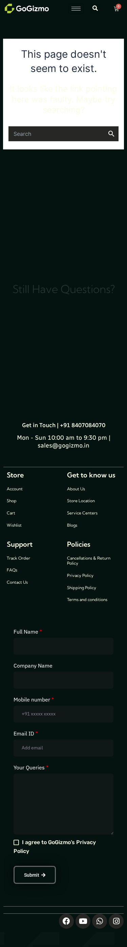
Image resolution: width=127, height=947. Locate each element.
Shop (12, 500)
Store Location (81, 500)
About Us (76, 488)
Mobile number (34, 699)
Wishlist (14, 525)
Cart (11, 512)
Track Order (18, 558)
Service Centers (82, 512)
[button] (95, 9)
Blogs (72, 525)
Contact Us (17, 582)
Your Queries (31, 767)
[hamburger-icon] (76, 9)
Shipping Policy (81, 587)
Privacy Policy (80, 575)
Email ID (26, 733)
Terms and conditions (87, 599)
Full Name (28, 631)
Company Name (33, 665)
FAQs (12, 569)
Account (15, 488)
